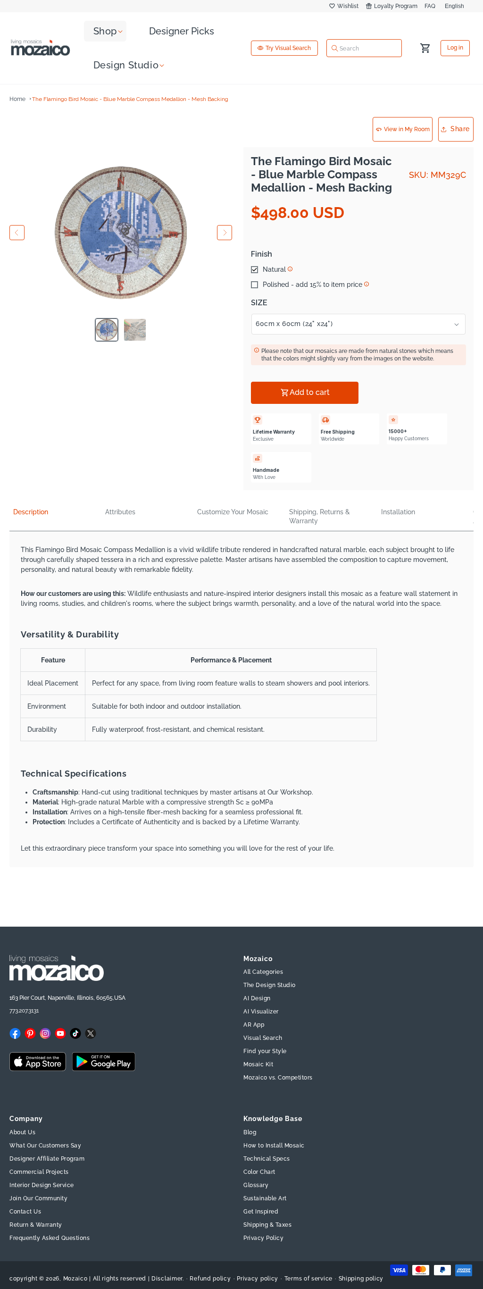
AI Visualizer (261, 1011)
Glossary (255, 1185)
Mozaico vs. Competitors (278, 1077)
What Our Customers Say (45, 1145)
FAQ (430, 6)
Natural (274, 269)
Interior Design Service (41, 1185)
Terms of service (308, 1278)
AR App (253, 1024)
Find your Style (265, 1051)
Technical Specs (266, 1158)
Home (17, 99)
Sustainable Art (265, 1198)
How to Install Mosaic (274, 1145)
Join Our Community (38, 1198)
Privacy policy (257, 1278)
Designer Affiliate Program (46, 1158)
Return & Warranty (35, 1225)
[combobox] (364, 47)
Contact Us (25, 1211)
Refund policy (210, 1278)
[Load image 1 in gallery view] (106, 329)
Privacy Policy (263, 1238)
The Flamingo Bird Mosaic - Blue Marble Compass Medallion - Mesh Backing (130, 99)
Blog (249, 1132)
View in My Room (407, 129)
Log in (455, 48)
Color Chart (259, 1172)
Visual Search (263, 1038)
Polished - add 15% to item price (312, 284)
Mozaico (75, 1278)
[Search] (335, 48)
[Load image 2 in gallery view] (135, 329)
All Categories (263, 972)
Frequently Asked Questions (49, 1238)
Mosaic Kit (258, 1064)
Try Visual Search (288, 48)
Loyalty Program (395, 6)
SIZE (259, 303)
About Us (22, 1132)
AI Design (257, 998)
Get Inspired (260, 1211)
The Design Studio (269, 985)
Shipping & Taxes (267, 1225)
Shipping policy (361, 1278)
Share (460, 129)
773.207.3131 (24, 1010)
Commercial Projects (39, 1172)
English (454, 6)
